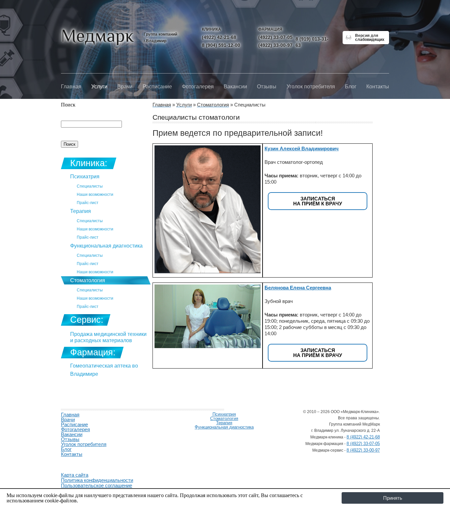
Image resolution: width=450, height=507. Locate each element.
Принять (392, 498)
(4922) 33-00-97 (275, 45)
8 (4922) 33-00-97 (363, 450)
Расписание (157, 86)
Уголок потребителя (311, 86)
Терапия (80, 211)
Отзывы (266, 86)
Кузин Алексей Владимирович (302, 148)
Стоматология (87, 280)
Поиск (68, 104)
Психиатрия (84, 176)
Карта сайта (74, 475)
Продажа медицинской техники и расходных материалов (108, 337)
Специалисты (90, 186)
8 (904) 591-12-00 (221, 45)
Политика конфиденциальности (97, 480)
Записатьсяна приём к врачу (317, 201)
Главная (71, 86)
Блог (350, 86)
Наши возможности (95, 194)
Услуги (99, 86)
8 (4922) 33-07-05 (363, 443)
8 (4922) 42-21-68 (363, 436)
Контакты (377, 86)
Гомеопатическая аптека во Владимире (104, 370)
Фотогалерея (198, 86)
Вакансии (235, 86)
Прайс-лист (87, 202)
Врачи (124, 86)
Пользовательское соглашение (96, 485)
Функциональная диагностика (106, 246)
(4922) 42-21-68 (219, 37)
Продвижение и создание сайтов (77, 462)
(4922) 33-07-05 (275, 37)
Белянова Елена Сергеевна (298, 287)
